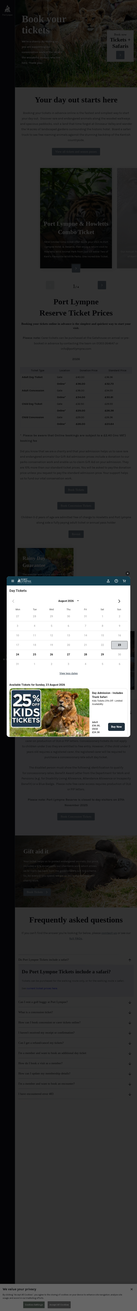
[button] (127, 573)
